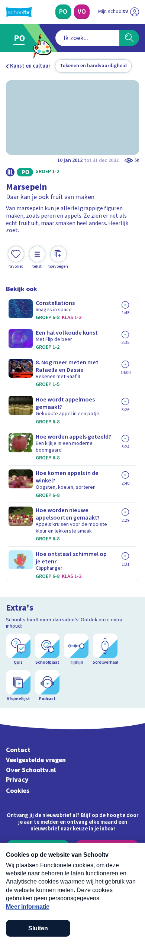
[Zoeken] (129, 38)
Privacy (17, 779)
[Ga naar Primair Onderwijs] (21, 38)
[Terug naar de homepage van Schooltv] (19, 12)
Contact (18, 750)
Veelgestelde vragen (36, 760)
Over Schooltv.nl (31, 770)
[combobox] (87, 38)
